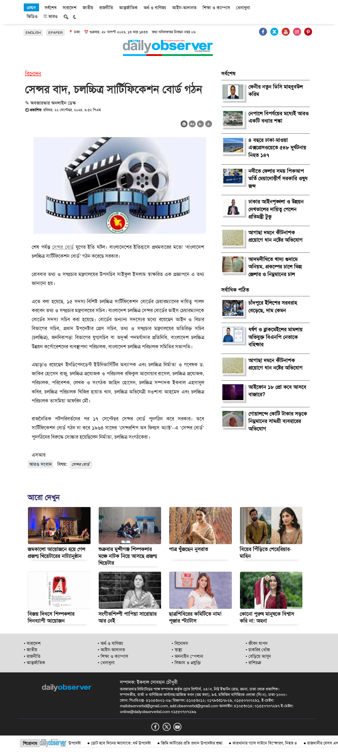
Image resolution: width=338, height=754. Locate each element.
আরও (52, 16)
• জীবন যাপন (256, 643)
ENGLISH (33, 32)
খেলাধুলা (243, 8)
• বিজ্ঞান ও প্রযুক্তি (186, 663)
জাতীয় (88, 8)
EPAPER (55, 32)
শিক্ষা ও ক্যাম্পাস (216, 8)
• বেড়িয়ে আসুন (258, 656)
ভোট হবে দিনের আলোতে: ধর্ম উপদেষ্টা (109, 743)
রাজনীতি (106, 8)
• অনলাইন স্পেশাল (187, 656)
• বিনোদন (180, 643)
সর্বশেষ (51, 8)
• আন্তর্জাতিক (34, 663)
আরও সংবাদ (40, 464)
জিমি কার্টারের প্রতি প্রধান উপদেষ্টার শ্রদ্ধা (179, 743)
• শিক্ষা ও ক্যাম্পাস (113, 656)
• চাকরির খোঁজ (258, 650)
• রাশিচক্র (253, 663)
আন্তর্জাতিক (128, 8)
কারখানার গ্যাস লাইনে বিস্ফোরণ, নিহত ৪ (252, 743)
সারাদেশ (70, 8)
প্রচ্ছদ (31, 8)
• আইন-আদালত (111, 650)
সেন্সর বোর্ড (63, 247)
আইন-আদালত (184, 8)
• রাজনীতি (32, 656)
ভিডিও (32, 16)
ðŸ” (330, 743)
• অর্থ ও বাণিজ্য (110, 643)
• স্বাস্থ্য (177, 650)
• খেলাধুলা (106, 663)
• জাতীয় (30, 650)
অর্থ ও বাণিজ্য (155, 8)
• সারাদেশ (32, 643)
